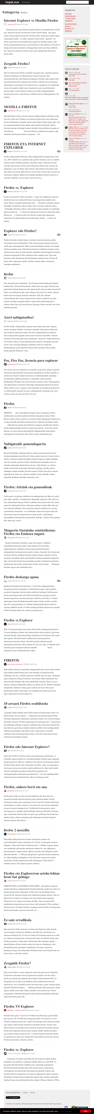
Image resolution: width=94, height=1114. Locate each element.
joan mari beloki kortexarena (78, 83)
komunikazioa (12, 834)
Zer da (25, 1092)
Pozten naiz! (72, 107)
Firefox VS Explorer (19, 1006)
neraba (10, 407)
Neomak (68, 14)
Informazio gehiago (65, 1111)
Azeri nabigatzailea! (19, 317)
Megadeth (69, 21)
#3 (78, 84)
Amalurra (10, 151)
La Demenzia (11, 364)
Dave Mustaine (70, 24)
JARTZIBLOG (11, 111)
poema (67, 26)
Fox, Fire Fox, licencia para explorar (31, 360)
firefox (8, 273)
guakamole (11, 791)
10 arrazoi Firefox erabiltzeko (26, 703)
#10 (72, 140)
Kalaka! (10, 448)
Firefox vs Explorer (18, 620)
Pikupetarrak (11, 537)
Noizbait (10, 321)
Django (30, 1103)
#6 (73, 105)
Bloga (33, 1092)
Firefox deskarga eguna (21, 576)
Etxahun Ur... (70, 29)
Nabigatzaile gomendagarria (25, 443)
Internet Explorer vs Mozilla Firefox (31, 20)
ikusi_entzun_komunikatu (15, 664)
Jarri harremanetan (13, 1092)
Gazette (10, 67)
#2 (79, 78)
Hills (9, 750)
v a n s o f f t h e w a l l (14, 1053)
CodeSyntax (9, 1103)
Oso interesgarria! (74, 90)
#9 (87, 127)
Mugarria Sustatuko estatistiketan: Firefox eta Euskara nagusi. (30, 532)
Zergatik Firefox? (17, 63)
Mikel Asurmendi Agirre (76, 103)
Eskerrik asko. (73, 86)
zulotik (9, 880)
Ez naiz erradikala (17, 919)
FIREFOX (11, 660)
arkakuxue (11, 24)
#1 (79, 72)
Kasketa (10, 924)
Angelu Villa (72, 127)
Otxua (9, 278)
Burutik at (10, 191)
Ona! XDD (72, 80)
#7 (78, 109)
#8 (72, 115)
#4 (78, 89)
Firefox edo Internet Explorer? (27, 746)
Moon (9, 624)
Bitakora (52, 1103)
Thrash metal (70, 18)
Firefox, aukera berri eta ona (25, 786)
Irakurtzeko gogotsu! (75, 111)
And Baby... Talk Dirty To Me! (16, 1010)
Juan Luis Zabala (74, 114)
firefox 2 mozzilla (16, 830)
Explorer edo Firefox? (20, 230)
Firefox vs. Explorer (19, 187)
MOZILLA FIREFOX (20, 106)
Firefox (9, 403)
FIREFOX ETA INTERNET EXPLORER (25, 145)
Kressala (10, 491)
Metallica (68, 31)
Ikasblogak (26, 2)
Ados (85, 1111)
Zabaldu (10, 707)
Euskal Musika (70, 16)
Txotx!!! (10, 235)
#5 (74, 96)
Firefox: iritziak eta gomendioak (28, 486)
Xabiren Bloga (12, 967)
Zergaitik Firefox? (17, 963)
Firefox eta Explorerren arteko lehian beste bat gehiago (32, 875)
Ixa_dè (9, 581)
